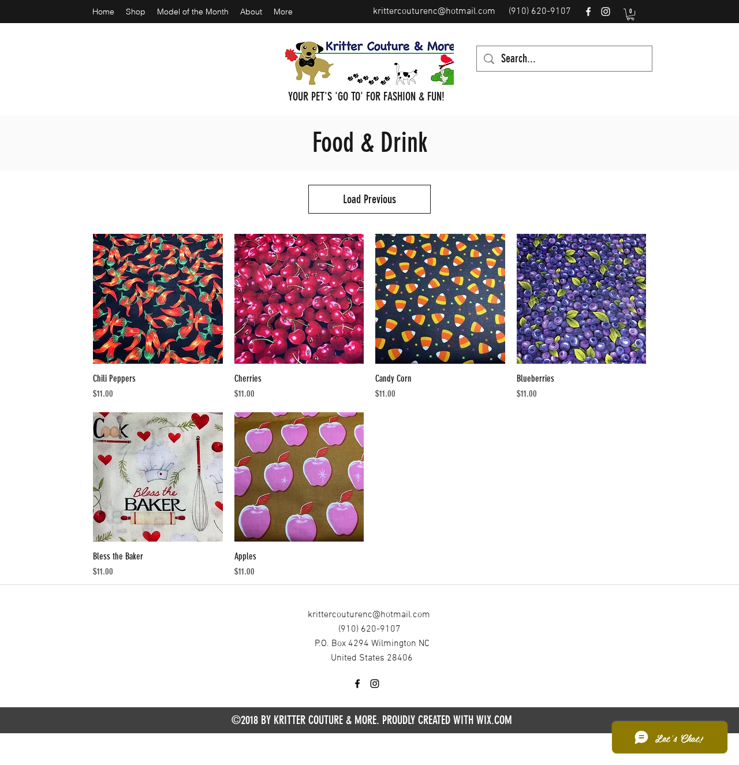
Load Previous (369, 199)
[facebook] (588, 11)
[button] (630, 14)
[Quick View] (158, 299)
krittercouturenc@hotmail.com (434, 11)
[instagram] (605, 11)
